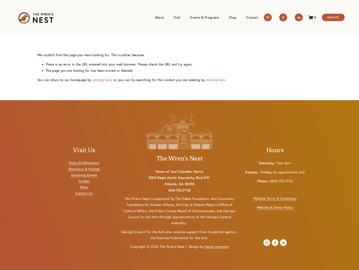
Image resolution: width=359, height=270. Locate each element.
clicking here (102, 80)
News (84, 187)
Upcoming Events (84, 175)
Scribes (84, 181)
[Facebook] (283, 17)
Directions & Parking (84, 169)
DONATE (333, 17)
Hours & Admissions (84, 163)
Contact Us (83, 193)
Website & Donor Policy (275, 207)
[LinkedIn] (299, 17)
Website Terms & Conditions (274, 198)
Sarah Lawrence (217, 246)
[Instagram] (268, 17)
